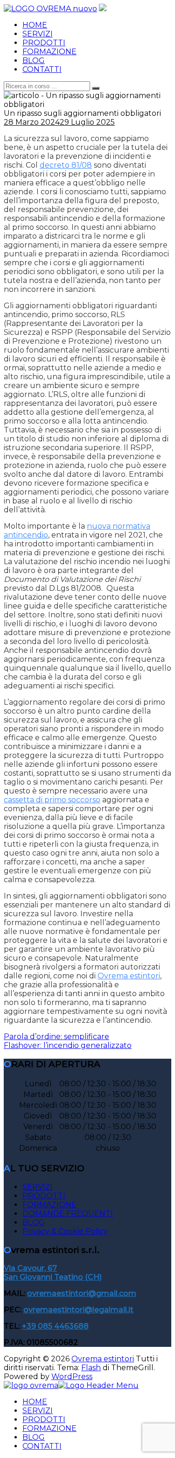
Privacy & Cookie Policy (65, 1231)
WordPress (71, 1376)
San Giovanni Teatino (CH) (53, 1277)
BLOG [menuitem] (33, 1437)
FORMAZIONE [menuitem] (49, 1428)
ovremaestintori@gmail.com (81, 1293)
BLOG (33, 60)
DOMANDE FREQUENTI (67, 1213)
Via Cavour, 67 (30, 1268)
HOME (34, 25)
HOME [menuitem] (34, 1401)
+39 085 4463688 (55, 1326)
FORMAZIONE (49, 51)
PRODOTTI (43, 42)
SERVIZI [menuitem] (37, 1410)
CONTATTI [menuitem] (42, 1446)
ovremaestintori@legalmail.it (78, 1309)
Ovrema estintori (102, 1358)
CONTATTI (42, 69)
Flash (91, 1367)
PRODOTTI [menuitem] (43, 1419)
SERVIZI (37, 33)
